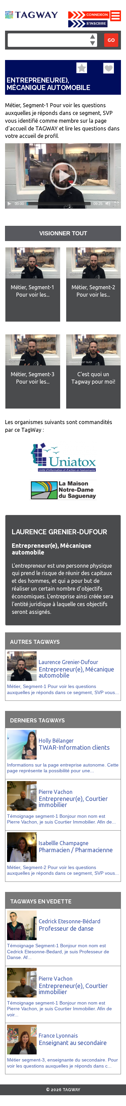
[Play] (9, 203)
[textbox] (11, 39)
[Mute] (108, 203)
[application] (63, 176)
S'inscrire (96, 23)
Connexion (97, 15)
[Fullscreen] (116, 203)
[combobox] (52, 40)
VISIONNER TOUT (63, 233)
